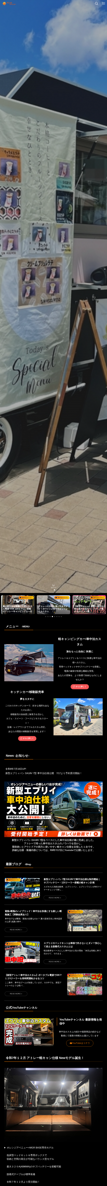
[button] (52, 589)
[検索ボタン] (96, 3)
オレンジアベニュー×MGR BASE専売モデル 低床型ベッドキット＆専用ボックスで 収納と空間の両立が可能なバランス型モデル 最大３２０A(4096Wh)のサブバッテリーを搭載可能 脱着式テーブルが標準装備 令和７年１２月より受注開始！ (32, 1164)
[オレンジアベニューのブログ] (9, 3)
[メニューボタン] (103, 3)
